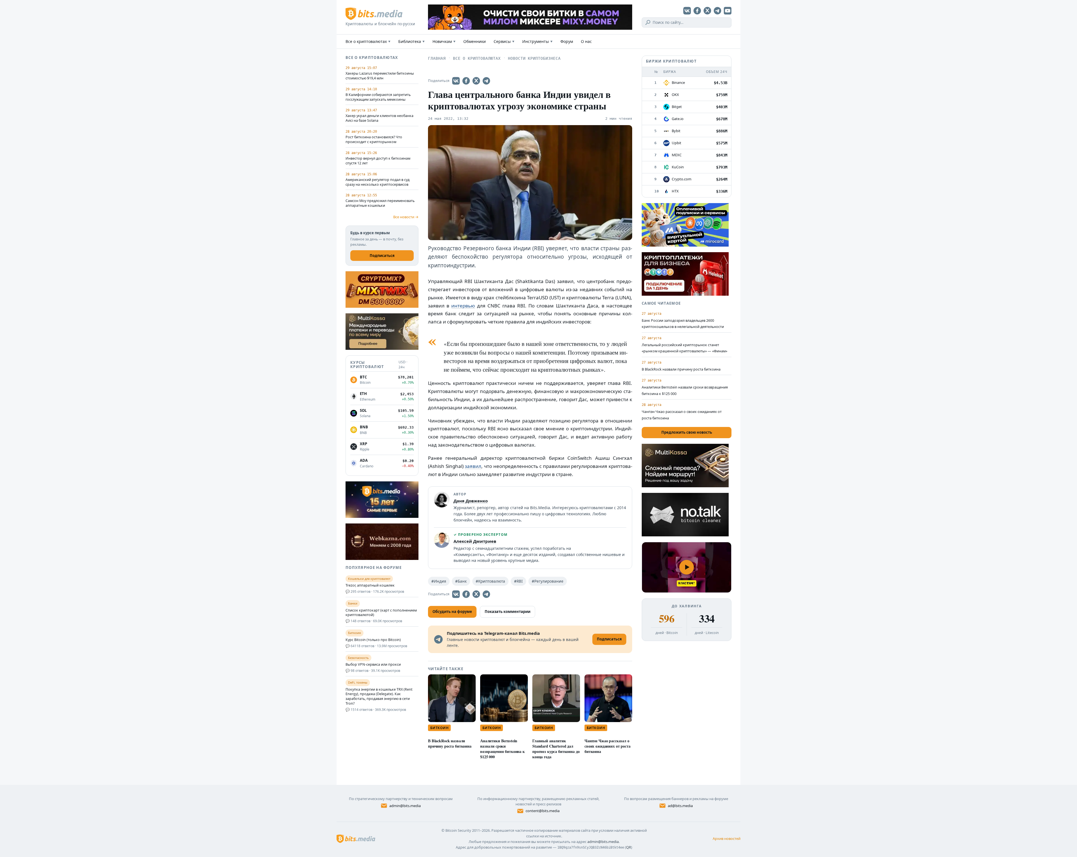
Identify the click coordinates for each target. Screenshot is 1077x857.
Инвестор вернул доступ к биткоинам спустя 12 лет (378, 161)
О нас (586, 41)
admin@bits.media (405, 805)
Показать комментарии (507, 611)
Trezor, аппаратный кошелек (370, 585)
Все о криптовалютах (368, 41)
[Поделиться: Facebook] (466, 81)
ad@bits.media (680, 805)
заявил (473, 466)
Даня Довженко (471, 501)
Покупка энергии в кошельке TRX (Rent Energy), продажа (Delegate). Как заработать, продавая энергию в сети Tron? (379, 696)
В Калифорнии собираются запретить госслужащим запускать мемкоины (378, 97)
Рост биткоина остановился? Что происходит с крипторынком (374, 139)
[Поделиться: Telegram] (486, 81)
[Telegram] (717, 11)
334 (706, 618)
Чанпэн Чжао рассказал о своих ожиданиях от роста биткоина (607, 746)
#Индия (438, 581)
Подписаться (382, 255)
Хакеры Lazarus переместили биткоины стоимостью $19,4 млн (380, 76)
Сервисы (504, 41)
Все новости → (405, 216)
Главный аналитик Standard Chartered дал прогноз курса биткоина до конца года (555, 748)
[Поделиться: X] (476, 81)
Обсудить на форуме (452, 611)
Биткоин (439, 727)
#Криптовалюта (490, 581)
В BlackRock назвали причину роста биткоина (449, 743)
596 (666, 618)
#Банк (461, 581)
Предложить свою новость (686, 432)
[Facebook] (697, 11)
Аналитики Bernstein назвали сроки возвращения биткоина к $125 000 (502, 748)
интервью (463, 305)
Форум (566, 41)
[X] (707, 11)
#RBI (518, 581)
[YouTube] (727, 11)
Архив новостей (726, 838)
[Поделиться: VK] (456, 81)
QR (628, 847)
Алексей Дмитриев (475, 541)
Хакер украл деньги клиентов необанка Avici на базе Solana (379, 118)
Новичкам (443, 41)
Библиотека (411, 41)
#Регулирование (547, 581)
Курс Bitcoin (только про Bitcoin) (373, 640)
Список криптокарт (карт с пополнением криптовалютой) (381, 612)
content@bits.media (543, 810)
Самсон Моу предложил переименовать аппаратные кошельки (380, 203)
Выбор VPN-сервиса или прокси (373, 664)
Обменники (474, 41)
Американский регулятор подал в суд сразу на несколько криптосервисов (377, 182)
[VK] (687, 11)
